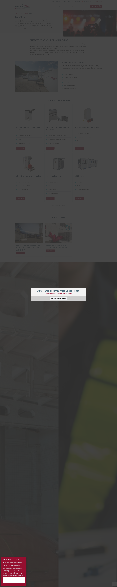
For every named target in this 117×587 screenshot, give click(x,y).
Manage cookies (13, 581)
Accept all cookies (14, 578)
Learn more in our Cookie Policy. (16, 575)
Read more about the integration (58, 298)
